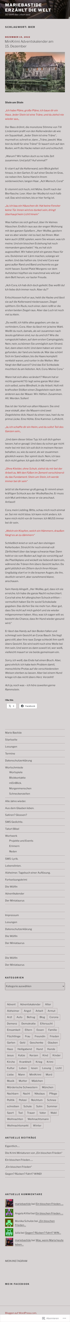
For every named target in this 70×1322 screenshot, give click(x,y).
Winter (37, 1125)
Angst (27, 1010)
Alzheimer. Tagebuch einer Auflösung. (27, 872)
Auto (19, 1017)
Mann (21, 1074)
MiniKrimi (35, 1074)
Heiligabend (25, 1049)
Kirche (11, 1061)
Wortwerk (11, 835)
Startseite (11, 739)
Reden (13, 851)
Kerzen (34, 1055)
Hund (39, 1049)
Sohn (39, 1106)
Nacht (26, 1093)
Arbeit (39, 1010)
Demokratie (28, 1023)
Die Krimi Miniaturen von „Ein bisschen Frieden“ (33, 1152)
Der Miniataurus (14, 900)
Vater (42, 1112)
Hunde (51, 1049)
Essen (40, 1029)
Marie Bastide (13, 732)
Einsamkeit (13, 1029)
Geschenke (36, 1042)
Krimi (50, 1061)
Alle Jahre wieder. (15, 801)
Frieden (54, 1036)
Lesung (46, 1068)
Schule (27, 1106)
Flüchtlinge (14, 1036)
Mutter (23, 1080)
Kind (45, 1055)
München (47, 1087)
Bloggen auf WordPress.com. (21, 1312)
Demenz (12, 1023)
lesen (34, 1068)
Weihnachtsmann (38, 1119)
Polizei (23, 1100)
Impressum (12, 915)
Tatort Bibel (12, 828)
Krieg (39, 1061)
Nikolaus (39, 1093)
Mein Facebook (17, 1284)
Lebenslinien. (13, 865)
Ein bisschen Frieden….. (19, 1159)
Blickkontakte (17, 777)
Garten (11, 1042)
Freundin (40, 1036)
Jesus (10, 1055)
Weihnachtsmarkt (18, 1125)
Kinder (56, 1055)
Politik (10, 1100)
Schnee (51, 1100)
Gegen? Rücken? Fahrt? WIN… (43, 1232)
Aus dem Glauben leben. (19, 808)
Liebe (10, 1074)
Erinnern (14, 846)
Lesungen (11, 746)
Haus (10, 1049)
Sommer (52, 1106)
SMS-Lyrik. (11, 858)
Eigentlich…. (12, 1146)
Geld (22, 1042)
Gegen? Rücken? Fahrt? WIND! (23, 1173)
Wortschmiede (14, 767)
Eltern (28, 1029)
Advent (11, 1004)
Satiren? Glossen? (16, 814)
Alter (48, 1004)
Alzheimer (13, 1010)
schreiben (13, 1106)
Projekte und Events (21, 840)
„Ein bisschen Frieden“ (18, 1166)
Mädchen (37, 1080)
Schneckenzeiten (19, 793)
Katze (21, 1055)
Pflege (53, 1093)
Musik (10, 1080)
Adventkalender (14, 893)
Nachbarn (13, 1093)
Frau (27, 1036)
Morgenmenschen (20, 788)
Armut (51, 1010)
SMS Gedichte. (14, 821)
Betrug (31, 1017)
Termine (10, 753)
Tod (20, 1112)
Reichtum (37, 1100)
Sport (10, 1112)
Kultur (11, 1068)
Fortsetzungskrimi (16, 879)
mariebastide (23, 1203)
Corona (53, 1017)
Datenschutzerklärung (18, 760)
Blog (42, 1017)
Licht (59, 1068)
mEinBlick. (15, 783)
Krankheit (25, 1061)
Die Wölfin (11, 886)
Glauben (53, 1042)
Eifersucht (46, 1023)
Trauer (31, 1112)
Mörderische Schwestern (22, 1087)
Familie (52, 1029)
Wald (53, 1112)
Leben (23, 1068)
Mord (49, 1074)
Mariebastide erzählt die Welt (28, 8)
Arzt (9, 1017)
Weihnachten (15, 1119)
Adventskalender (30, 1004)
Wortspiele (16, 772)
